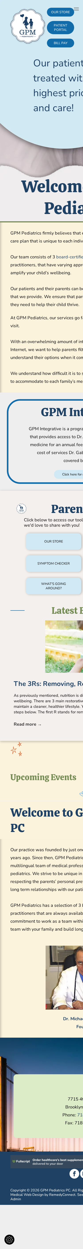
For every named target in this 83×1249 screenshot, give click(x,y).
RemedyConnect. (62, 1194)
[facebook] (74, 1174)
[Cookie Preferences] (9, 1240)
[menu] (76, 9)
